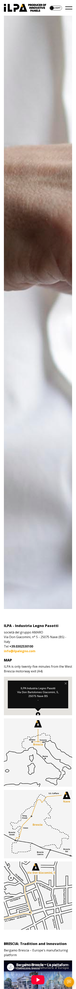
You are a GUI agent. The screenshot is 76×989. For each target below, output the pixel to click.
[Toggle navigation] (67, 7)
